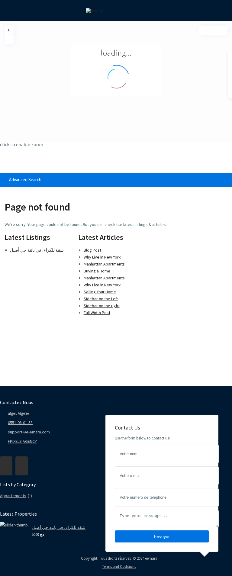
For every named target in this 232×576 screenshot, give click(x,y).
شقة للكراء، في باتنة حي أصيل (37, 250)
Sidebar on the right (102, 305)
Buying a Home (97, 271)
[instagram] (21, 465)
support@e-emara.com (29, 432)
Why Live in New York (102, 257)
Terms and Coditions (119, 566)
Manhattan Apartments (104, 264)
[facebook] (6, 465)
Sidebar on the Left (101, 298)
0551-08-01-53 (20, 422)
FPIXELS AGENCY (22, 441)
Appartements (13, 495)
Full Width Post (97, 312)
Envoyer (162, 536)
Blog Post (92, 250)
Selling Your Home (100, 291)
